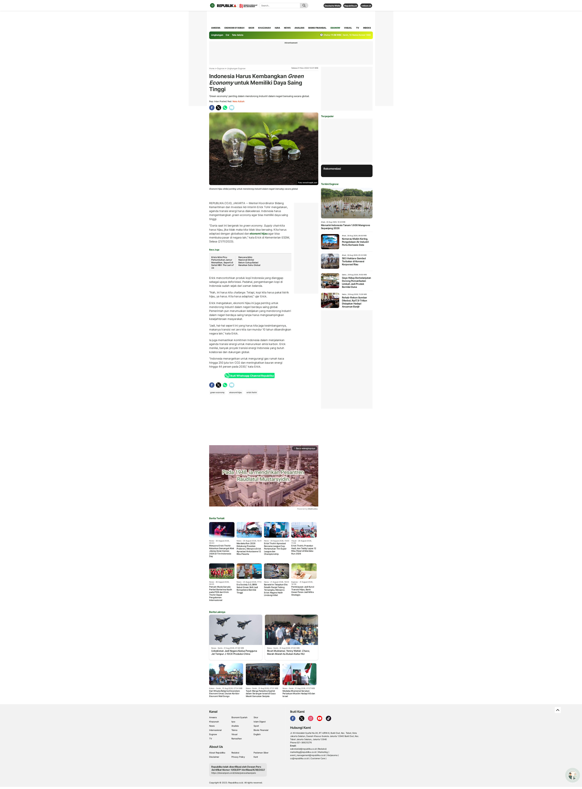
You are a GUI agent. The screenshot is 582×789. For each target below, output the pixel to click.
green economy (217, 392)
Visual (234, 734)
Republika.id (350, 5)
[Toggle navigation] (212, 5)
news (287, 27)
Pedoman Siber (261, 752)
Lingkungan (217, 35)
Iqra (233, 721)
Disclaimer (214, 757)
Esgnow (221, 68)
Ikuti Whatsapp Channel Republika (252, 375)
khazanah (264, 27)
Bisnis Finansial (317, 27)
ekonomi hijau (258, 233)
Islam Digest (260, 721)
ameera (215, 27)
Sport (256, 726)
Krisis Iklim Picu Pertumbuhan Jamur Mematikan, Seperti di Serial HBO (222, 262)
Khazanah (214, 721)
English (257, 734)
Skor (256, 717)
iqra (277, 27)
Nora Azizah (238, 101)
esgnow (335, 27)
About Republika (217, 752)
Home (212, 68)
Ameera (213, 717)
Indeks (367, 27)
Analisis (235, 726)
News (212, 726)
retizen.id (366, 5)
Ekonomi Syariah (234, 27)
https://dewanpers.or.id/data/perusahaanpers (233, 773)
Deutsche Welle (332, 5)
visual (348, 27)
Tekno (234, 730)
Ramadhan (236, 738)
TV (357, 27)
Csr (227, 35)
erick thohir (252, 392)
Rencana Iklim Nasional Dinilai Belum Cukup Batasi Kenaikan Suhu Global (249, 261)
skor (251, 27)
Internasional (215, 730)
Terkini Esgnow (329, 184)
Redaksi (235, 752)
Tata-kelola (237, 35)
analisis (299, 27)
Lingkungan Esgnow (236, 68)
